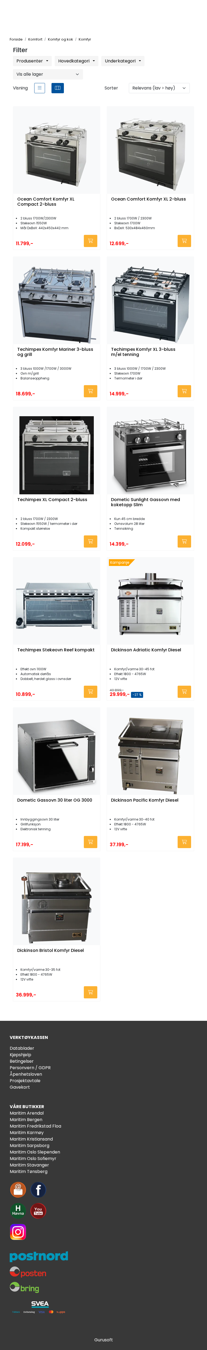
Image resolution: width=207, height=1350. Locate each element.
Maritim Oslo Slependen (35, 1152)
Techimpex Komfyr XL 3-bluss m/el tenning (143, 352)
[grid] (57, 88)
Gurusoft (103, 1340)
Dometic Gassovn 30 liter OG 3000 (54, 800)
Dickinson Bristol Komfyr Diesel (50, 951)
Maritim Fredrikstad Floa (35, 1126)
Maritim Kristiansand (31, 1139)
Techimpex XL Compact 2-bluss (52, 500)
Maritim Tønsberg (28, 1171)
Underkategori (121, 61)
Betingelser (22, 1061)
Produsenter (30, 61)
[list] (39, 88)
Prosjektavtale (25, 1081)
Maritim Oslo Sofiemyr (33, 1158)
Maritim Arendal (27, 1113)
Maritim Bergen (26, 1119)
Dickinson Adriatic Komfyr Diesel (146, 650)
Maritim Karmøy (27, 1132)
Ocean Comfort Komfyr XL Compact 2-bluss (45, 201)
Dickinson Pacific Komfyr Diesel (144, 800)
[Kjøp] (90, 241)
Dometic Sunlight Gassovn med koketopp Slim (145, 502)
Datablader (22, 1048)
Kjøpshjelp (20, 1055)
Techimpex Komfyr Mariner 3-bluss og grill (55, 352)
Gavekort (20, 1087)
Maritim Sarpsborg (29, 1145)
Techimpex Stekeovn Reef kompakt (56, 650)
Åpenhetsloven (26, 1074)
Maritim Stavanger (29, 1165)
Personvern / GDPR (30, 1068)
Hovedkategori (74, 61)
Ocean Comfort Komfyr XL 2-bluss (148, 199)
